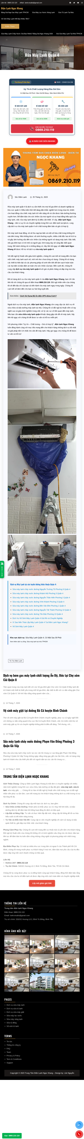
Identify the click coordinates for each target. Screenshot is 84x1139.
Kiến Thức (10, 26)
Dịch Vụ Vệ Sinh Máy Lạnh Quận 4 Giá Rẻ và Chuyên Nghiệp (37, 618)
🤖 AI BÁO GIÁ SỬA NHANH (42, 141)
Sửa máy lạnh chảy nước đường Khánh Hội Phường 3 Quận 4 (37, 593)
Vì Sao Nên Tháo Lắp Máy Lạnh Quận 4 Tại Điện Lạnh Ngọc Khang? (40, 622)
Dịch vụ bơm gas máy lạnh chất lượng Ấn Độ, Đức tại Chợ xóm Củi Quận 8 (41, 677)
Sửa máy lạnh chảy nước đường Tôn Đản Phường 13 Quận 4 (37, 614)
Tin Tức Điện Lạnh (15, 661)
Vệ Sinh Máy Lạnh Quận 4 (23, 626)
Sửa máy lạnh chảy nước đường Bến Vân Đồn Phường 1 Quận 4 (39, 606)
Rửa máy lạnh (13, 207)
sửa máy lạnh (66, 787)
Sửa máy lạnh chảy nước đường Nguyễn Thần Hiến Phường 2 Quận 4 (41, 598)
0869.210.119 (22, 863)
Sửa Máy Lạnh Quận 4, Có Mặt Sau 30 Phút (43, 638)
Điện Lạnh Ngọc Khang (12, 8)
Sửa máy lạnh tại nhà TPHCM (37, 641)
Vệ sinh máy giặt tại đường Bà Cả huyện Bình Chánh (35, 710)
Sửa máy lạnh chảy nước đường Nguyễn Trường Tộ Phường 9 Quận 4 (41, 589)
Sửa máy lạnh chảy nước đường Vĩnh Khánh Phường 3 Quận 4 (38, 602)
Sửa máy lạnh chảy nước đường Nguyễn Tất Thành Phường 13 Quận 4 (41, 610)
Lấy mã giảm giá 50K (42, 883)
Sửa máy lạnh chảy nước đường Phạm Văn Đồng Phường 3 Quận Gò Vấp (38, 743)
